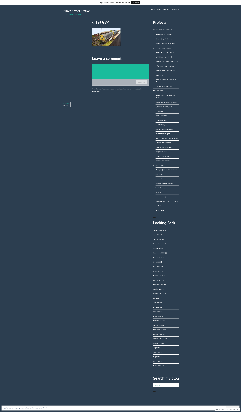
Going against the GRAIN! (164, 147)
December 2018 (158, 330)
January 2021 (157, 239)
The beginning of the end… (164, 34)
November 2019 (158, 284)
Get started (136, 2)
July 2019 (156, 298)
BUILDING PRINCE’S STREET (162, 30)
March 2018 (157, 366)
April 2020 (157, 266)
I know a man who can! (163, 161)
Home (153, 9)
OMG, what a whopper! (163, 143)
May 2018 (156, 357)
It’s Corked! (159, 206)
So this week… (160, 210)
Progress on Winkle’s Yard (164, 183)
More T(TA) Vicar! (161, 116)
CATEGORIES (175, 9)
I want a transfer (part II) (164, 134)
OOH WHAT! (159, 174)
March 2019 (157, 316)
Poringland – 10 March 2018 (165, 52)
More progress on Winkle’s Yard (166, 170)
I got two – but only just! (164, 107)
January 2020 (157, 280)
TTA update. (159, 111)
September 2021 (158, 230)
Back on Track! (160, 179)
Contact (166, 9)
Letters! (158, 192)
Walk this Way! (160, 125)
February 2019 (158, 320)
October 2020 (158, 248)
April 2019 (156, 311)
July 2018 (156, 348)
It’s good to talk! (161, 152)
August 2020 (157, 257)
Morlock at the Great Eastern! (165, 70)
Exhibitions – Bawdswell (164, 57)
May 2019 (156, 307)
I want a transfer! (161, 120)
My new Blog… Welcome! (164, 39)
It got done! (159, 75)
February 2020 (158, 275)
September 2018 (158, 339)
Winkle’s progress (162, 188)
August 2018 (157, 343)
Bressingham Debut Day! (164, 86)
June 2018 (156, 352)
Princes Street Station (76, 11)
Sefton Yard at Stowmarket (165, 66)
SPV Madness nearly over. (164, 129)
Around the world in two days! (166, 43)
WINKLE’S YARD (158, 165)
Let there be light (161, 197)
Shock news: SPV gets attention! (166, 102)
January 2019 (157, 325)
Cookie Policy (38, 408)
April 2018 (156, 361)
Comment (141, 82)
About (159, 9)
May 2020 (156, 262)
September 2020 (159, 253)
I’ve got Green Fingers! (163, 156)
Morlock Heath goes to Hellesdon (167, 61)
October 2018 (157, 334)
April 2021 (156, 235)
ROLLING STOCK (158, 91)
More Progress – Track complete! (167, 201)
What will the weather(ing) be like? (167, 138)
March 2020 (157, 271)
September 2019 (158, 293)
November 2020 (158, 244)
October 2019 (157, 289)
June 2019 (156, 302)
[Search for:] (166, 385)
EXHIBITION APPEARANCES (162, 48)
